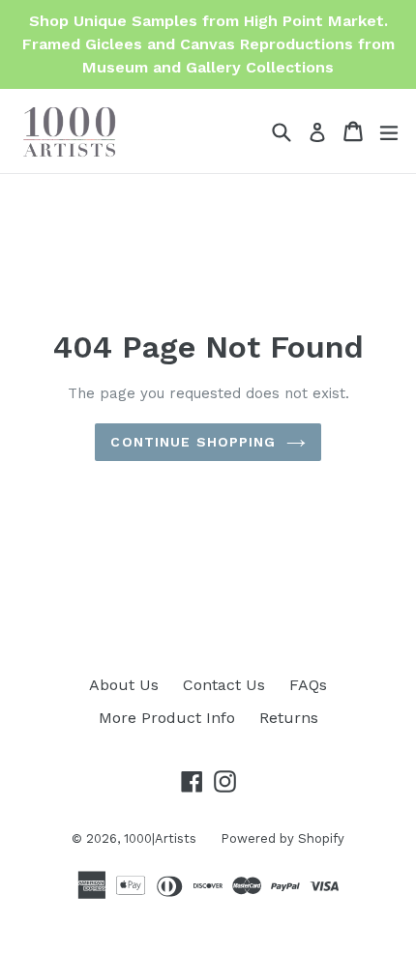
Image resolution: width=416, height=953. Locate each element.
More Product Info (167, 717)
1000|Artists (160, 838)
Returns (288, 717)
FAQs (308, 685)
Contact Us (224, 685)
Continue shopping (193, 441)
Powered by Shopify (282, 838)
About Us (124, 685)
